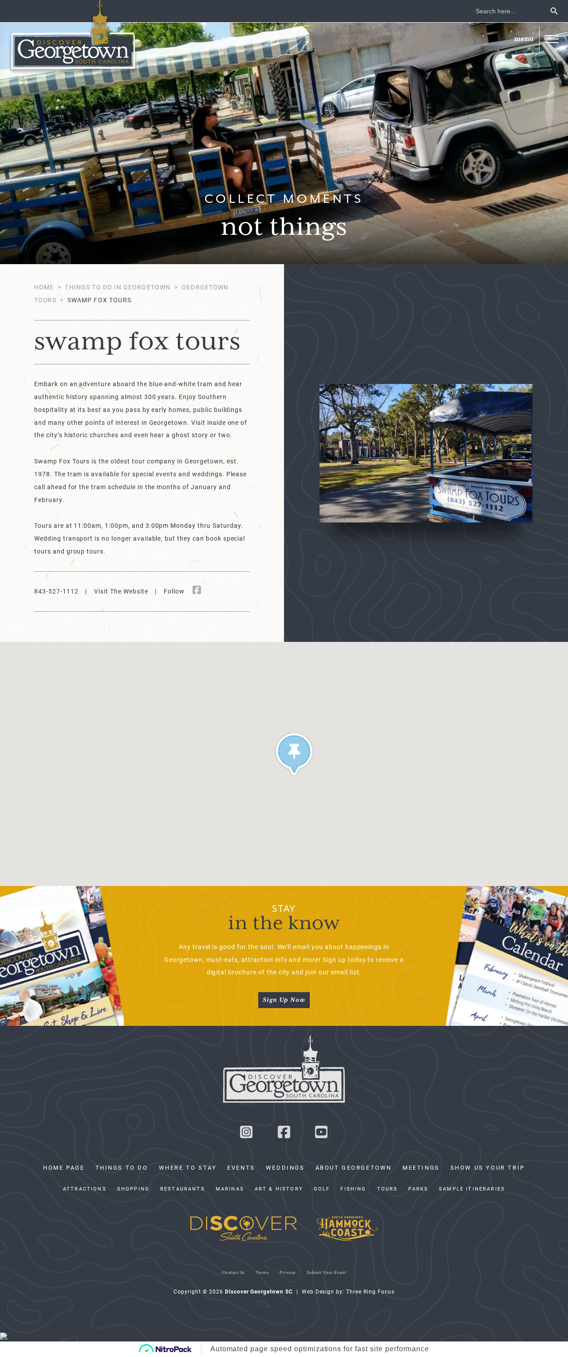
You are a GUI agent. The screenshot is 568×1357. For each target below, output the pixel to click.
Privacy (288, 1272)
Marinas (230, 1189)
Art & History (279, 1189)
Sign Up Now (284, 1000)
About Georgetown (354, 1167)
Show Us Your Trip (487, 1167)
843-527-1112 (56, 591)
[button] (551, 39)
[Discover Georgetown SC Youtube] (321, 1134)
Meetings (421, 1167)
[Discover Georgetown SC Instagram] (246, 1134)
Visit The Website (121, 591)
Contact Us (233, 1272)
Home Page (63, 1167)
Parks (418, 1189)
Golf (322, 1189)
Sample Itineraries (472, 1189)
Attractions (84, 1189)
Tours (387, 1189)
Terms (262, 1272)
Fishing (353, 1189)
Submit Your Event (326, 1272)
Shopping (133, 1189)
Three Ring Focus (370, 1291)
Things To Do (121, 1167)
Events (241, 1167)
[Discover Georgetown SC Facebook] (284, 1134)
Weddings (285, 1167)
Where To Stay (188, 1167)
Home (44, 287)
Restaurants (182, 1189)
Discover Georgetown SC (73, 37)
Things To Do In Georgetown (117, 287)
